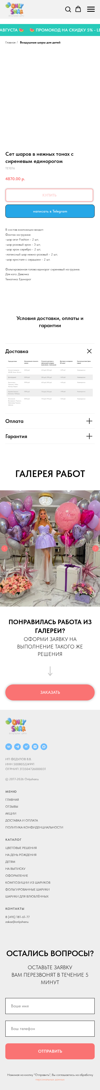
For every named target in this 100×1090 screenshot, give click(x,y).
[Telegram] (17, 746)
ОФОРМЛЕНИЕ (16, 875)
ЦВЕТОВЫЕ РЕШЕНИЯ (21, 848)
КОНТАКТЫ (15, 909)
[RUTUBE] (26, 746)
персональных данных (50, 1079)
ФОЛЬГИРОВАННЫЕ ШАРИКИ (27, 889)
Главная (10, 42)
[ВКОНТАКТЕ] (8, 746)
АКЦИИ (10, 813)
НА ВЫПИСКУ (15, 869)
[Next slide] (95, 548)
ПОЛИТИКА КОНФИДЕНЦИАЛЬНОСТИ (34, 827)
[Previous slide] (4, 548)
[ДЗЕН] (35, 746)
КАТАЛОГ (13, 839)
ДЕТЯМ (10, 862)
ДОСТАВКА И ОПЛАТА (21, 820)
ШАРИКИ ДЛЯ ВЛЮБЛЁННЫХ (27, 896)
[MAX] (44, 746)
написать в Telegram (50, 211)
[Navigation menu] (91, 9)
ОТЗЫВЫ (11, 806)
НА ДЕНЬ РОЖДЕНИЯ (21, 855)
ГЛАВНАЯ (12, 800)
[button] (68, 9)
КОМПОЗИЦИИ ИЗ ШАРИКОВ (27, 882)
